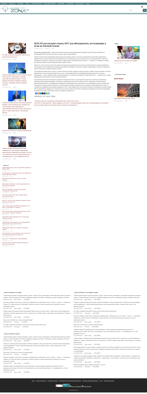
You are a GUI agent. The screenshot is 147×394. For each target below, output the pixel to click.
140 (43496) (26, 349)
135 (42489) (26, 363)
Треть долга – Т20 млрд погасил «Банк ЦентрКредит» (14, 238)
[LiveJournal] (44, 93)
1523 (11, 187)
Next (141, 52)
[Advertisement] (73, 25)
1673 (11, 240)
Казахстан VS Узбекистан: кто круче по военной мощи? (16, 130)
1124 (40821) (97, 344)
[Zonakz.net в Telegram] (136, 7)
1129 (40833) (95, 326)
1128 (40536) (97, 335)
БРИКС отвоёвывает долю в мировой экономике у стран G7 (89, 364)
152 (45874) (26, 299)
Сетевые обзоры (37, 3)
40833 (14, 133)
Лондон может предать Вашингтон (123, 60)
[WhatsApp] (47, 93)
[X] (42, 93)
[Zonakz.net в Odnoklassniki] (138, 7)
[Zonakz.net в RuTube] (142, 7)
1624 (11, 220)
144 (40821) (26, 317)
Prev (116, 52)
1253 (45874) (97, 299)
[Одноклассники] (38, 93)
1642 (11, 176)
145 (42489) (26, 308)
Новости (47, 48)
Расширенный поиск (109, 380)
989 (53, 48)
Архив (33, 380)
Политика (4, 3)
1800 (11, 192)
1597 (11, 198)
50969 (126, 101)
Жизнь (27, 3)
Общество (12, 3)
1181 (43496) (97, 308)
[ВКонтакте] (36, 93)
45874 (14, 87)
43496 (14, 115)
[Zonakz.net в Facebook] (131, 7)
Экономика (61, 3)
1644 (11, 225)
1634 (11, 209)
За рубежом (70, 3)
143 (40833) (24, 322)
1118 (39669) (97, 362)
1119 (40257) (97, 353)
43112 (126, 63)
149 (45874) (26, 340)
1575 (11, 170)
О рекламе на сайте (52, 380)
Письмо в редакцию (41, 380)
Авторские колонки (49, 3)
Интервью (20, 3)
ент (44, 96)
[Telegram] (49, 93)
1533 (11, 214)
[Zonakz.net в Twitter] (129, 7)
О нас (101, 380)
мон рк (48, 96)
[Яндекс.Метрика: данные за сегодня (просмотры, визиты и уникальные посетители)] (86, 387)
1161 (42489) (97, 322)
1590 (11, 181)
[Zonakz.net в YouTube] (134, 7)
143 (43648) (25, 326)
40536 (14, 158)
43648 (14, 59)
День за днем (80, 3)
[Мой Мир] (40, 93)
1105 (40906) (96, 366)
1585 (11, 245)
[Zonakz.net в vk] (140, 7)
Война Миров (118, 78)
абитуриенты (38, 96)
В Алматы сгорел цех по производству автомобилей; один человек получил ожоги (56, 101)
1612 (11, 236)
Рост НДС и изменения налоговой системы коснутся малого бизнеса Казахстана (24, 324)
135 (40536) (26, 372)
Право (87, 3)
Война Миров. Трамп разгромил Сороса (124, 98)
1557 (11, 203)
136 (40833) (24, 354)
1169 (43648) (96, 313)
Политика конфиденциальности (90, 380)
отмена (53, 96)
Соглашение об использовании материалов (70, 380)
